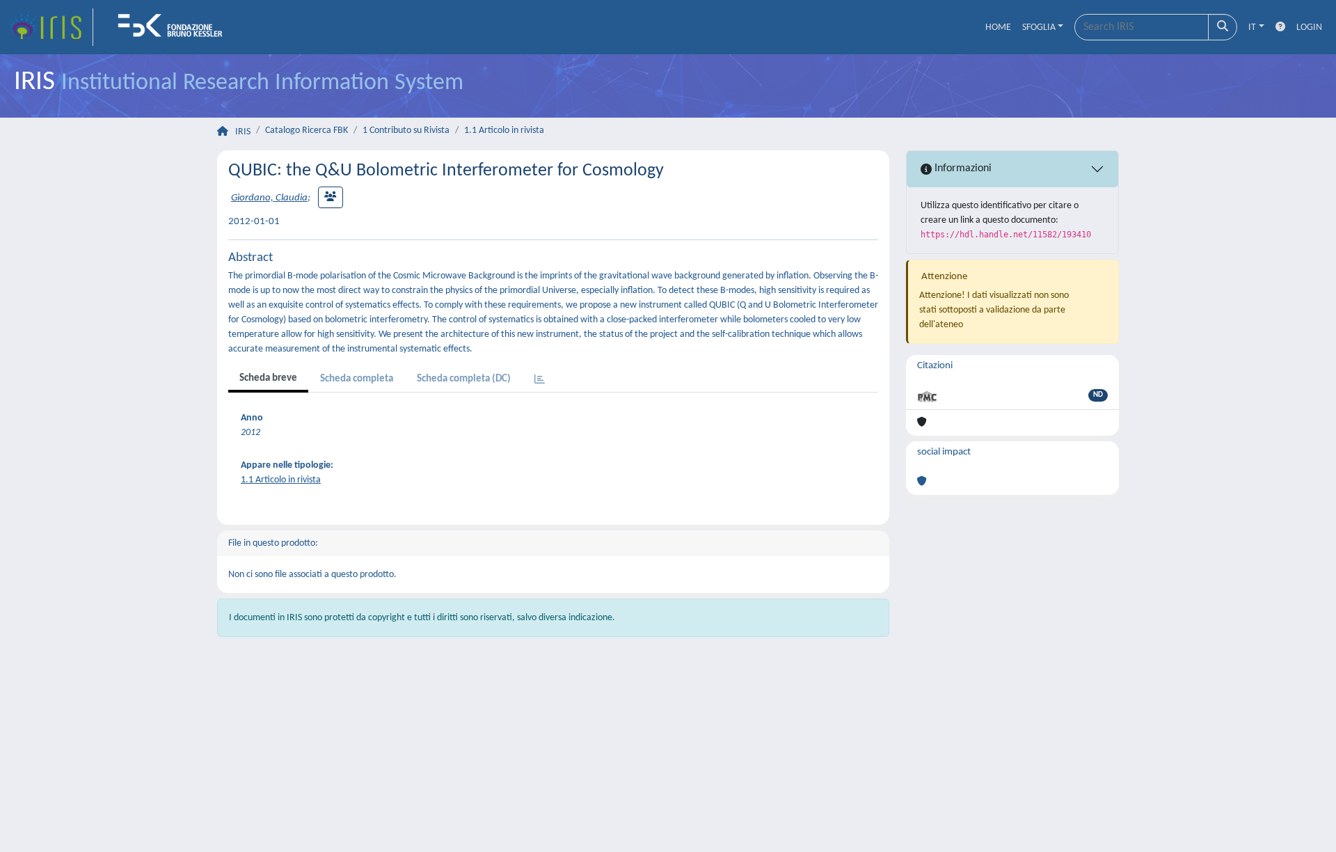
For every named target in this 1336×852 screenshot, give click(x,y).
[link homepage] (50, 27)
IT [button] (1252, 27)
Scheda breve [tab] (268, 378)
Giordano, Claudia (269, 198)
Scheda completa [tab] (356, 379)
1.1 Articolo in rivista (504, 130)
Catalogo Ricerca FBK (306, 130)
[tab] (540, 380)
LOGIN (1309, 27)
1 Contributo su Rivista (406, 130)
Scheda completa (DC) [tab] (464, 379)
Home (998, 27)
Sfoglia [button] (1039, 27)
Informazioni (962, 168)
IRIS (242, 132)
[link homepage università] (174, 27)
